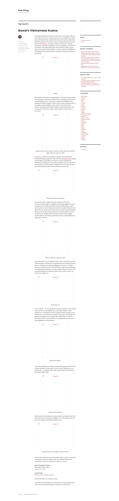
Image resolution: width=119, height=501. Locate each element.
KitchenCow (84, 149)
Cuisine (20, 43)
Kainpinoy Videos (85, 118)
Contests (83, 103)
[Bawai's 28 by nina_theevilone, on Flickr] (55, 289)
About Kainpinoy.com (86, 40)
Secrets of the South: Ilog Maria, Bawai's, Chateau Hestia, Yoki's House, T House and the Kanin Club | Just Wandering (90, 53)
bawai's (23, 47)
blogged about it (67, 158)
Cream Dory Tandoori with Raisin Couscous (90, 80)
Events (82, 110)
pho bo (23, 48)
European (83, 109)
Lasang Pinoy (84, 122)
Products (83, 128)
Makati (82, 123)
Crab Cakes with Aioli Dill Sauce (88, 82)
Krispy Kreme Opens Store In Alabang (89, 83)
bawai (19, 47)
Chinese (83, 102)
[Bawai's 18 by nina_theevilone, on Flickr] (55, 340)
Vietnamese (25, 45)
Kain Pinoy (23, 10)
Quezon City (83, 129)
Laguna (82, 120)
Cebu (82, 100)
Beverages (83, 97)
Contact (83, 41)
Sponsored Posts (85, 134)
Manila (82, 125)
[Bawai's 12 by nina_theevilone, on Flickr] (55, 182)
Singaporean (84, 132)
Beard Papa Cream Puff (93, 66)
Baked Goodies (84, 96)
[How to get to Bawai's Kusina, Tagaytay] (55, 475)
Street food (83, 135)
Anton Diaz (38, 157)
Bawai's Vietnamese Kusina (38, 30)
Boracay (83, 99)
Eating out (24, 43)
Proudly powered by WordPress (31, 494)
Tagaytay (20, 45)
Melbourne (44, 43)
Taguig (82, 138)
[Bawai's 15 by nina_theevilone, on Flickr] (55, 392)
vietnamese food (22, 49)
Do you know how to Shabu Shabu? (92, 67)
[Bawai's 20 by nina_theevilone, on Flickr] (55, 436)
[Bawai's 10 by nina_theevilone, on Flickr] (55, 131)
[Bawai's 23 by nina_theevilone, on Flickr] (55, 237)
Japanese (83, 116)
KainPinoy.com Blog (85, 119)
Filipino (83, 112)
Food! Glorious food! (85, 113)
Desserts (83, 106)
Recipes (83, 131)
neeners (20, 39)
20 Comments (21, 51)
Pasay (82, 126)
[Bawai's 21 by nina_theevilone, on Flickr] (55, 73)
